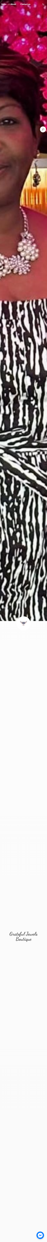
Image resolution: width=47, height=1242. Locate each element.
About (13, 4)
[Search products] (42, 129)
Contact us (25, 4)
